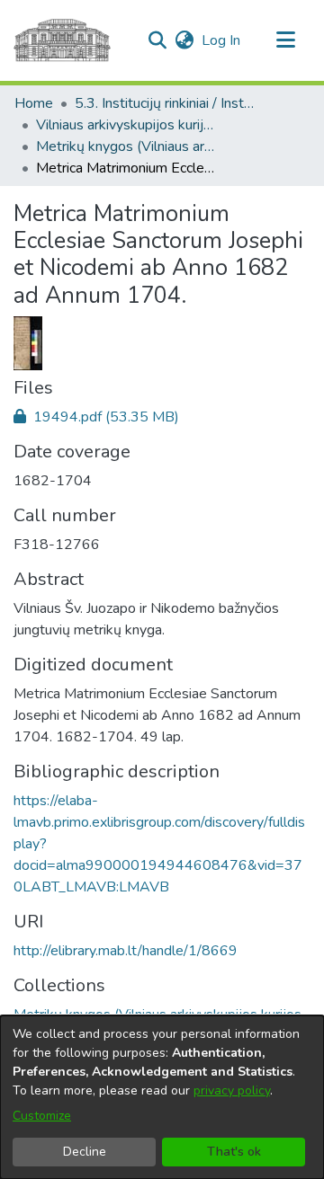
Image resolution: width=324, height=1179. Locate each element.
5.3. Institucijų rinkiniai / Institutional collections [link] (165, 103)
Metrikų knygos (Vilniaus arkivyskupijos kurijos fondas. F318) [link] (126, 146)
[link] (96, 417)
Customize (42, 1115)
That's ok (234, 1151)
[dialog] (162, 1097)
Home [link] (33, 103)
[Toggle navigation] (285, 40)
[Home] (62, 40)
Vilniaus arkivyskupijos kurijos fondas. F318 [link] (126, 125)
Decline (84, 1151)
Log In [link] (222, 40)
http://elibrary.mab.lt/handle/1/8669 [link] (126, 951)
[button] (157, 40)
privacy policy (232, 1090)
